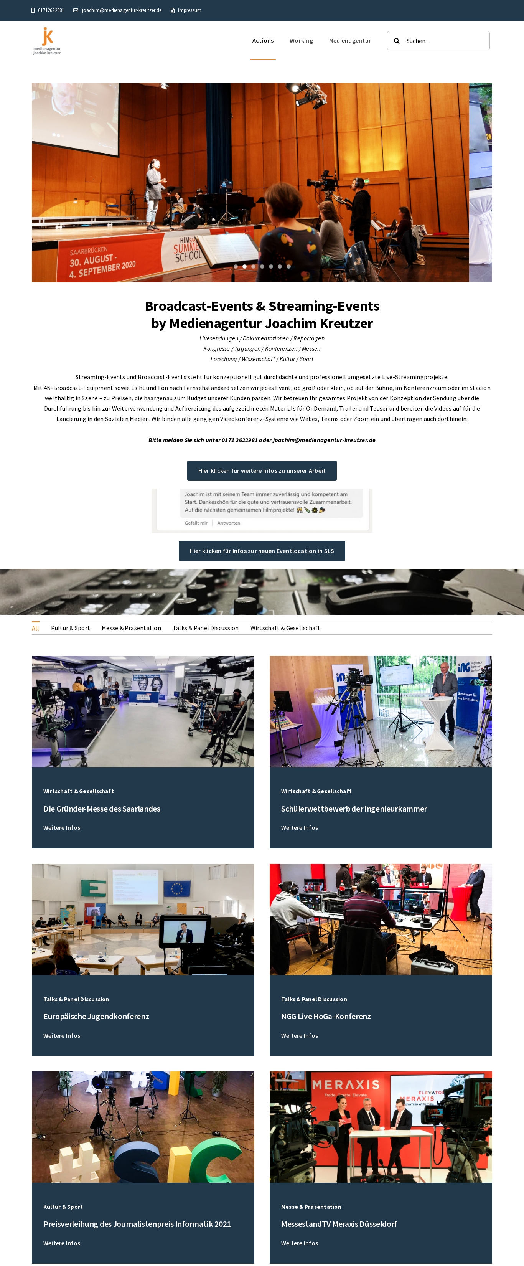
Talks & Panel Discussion (206, 628)
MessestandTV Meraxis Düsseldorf (339, 1224)
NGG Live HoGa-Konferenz (326, 1016)
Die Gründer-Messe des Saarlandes (101, 809)
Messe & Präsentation (131, 628)
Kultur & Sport (70, 628)
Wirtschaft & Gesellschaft (285, 628)
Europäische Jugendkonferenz (96, 1016)
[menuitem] (36, 627)
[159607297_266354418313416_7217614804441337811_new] (381, 867)
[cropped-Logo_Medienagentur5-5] (47, 28)
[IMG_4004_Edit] (143, 867)
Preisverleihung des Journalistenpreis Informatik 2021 (137, 1224)
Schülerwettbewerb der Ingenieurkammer (354, 809)
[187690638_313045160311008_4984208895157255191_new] (381, 659)
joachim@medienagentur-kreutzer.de (324, 440)
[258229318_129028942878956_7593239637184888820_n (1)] (143, 659)
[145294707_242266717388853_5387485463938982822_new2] (143, 1074)
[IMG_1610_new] (381, 1074)
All (36, 628)
